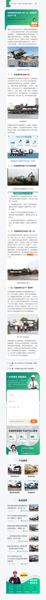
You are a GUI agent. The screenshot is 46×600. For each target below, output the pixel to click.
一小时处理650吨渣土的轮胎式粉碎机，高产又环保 (17, 537)
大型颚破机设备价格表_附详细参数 (24, 369)
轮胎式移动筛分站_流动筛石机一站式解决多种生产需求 (17, 547)
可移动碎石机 (14, 476)
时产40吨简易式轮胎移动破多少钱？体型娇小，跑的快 (18, 517)
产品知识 (20, 4)
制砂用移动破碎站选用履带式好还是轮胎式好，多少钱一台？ (18, 507)
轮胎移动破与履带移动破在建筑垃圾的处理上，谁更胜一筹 (18, 527)
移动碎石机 (31, 476)
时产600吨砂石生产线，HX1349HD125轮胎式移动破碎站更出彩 (17, 558)
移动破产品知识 (27, 4)
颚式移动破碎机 (15, 492)
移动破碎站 (25, 78)
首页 (15, 4)
